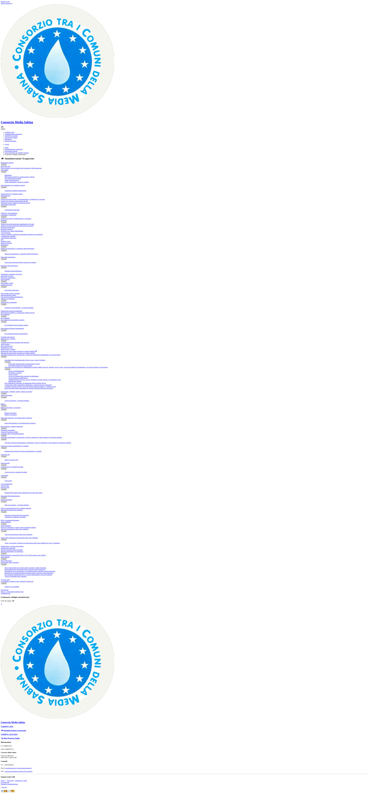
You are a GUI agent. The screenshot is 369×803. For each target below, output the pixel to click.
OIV (2, 239)
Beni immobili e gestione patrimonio (12, 426)
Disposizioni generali (11, 151)
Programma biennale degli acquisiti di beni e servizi (24, 364)
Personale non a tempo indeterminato (12, 231)
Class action (4, 475)
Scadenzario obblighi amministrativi (15, 190)
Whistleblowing (5, 593)
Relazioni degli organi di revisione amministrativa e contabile (23, 451)
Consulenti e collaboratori (8, 215)
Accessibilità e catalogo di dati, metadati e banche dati (17, 581)
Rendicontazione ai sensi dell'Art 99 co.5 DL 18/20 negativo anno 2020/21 (23, 555)
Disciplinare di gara (7, 347)
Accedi (7, 144)
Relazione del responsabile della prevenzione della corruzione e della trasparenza (29, 573)
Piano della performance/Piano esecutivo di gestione (20, 262)
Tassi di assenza (5, 233)
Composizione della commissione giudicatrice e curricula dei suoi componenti (28, 385)
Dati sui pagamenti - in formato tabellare (17, 505)
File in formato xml (6, 346)
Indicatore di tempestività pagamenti (12, 510)
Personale (4, 220)
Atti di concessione (6, 395)
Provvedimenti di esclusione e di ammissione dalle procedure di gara (25, 383)
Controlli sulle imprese (7, 337)
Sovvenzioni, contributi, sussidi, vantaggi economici (16, 391)
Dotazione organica (7, 229)
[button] (9, 132)
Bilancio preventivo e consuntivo (11, 407)
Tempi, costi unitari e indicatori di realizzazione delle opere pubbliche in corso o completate (32, 543)
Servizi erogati (5, 463)
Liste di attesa (5, 486)
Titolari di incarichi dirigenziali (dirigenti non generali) (17, 226)
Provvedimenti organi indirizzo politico (12, 320)
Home (6, 147)
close (3, 129)
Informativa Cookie (21, 780)
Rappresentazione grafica (8, 295)
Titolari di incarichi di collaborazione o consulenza (16, 218)
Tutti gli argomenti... (11, 141)
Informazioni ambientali (8, 548)
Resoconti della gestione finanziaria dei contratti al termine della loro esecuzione (29, 388)
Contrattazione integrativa (8, 238)
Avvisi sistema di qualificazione (18, 378)
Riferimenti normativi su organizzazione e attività (19, 177)
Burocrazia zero (5, 166)
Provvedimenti (5, 314)
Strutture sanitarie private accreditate (12, 550)
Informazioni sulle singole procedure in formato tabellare (18, 353)
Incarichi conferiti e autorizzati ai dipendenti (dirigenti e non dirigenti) (22, 234)
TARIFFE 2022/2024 (9, 734)
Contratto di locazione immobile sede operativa (15, 342)
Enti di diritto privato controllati (10, 293)
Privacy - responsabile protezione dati (12, 592)
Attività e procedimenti (8, 298)
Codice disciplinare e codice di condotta (17, 182)
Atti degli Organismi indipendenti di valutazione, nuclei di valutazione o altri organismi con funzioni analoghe (38, 443)
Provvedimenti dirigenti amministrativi (12, 328)
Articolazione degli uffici (8, 204)
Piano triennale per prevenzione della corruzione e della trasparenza (21, 168)
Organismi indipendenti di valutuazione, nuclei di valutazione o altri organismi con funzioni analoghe (31, 437)
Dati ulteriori (4, 590)
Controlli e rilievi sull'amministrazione (12, 434)
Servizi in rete (5, 487)
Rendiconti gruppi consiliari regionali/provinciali (15, 203)
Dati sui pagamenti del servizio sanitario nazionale (16, 508)
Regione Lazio (5, 1)
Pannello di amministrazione (9, 784)
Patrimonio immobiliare (8, 430)
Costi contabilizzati (6, 484)
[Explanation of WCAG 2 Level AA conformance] (11, 792)
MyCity (4, 787)
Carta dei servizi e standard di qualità (12, 467)
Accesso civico (5, 580)
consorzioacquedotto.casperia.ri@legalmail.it (18, 771)
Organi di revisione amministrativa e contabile (15, 446)
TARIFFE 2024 (7, 727)
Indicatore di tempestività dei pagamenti (17, 515)
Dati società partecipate (12, 290)
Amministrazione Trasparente (13, 149)
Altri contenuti (5, 557)
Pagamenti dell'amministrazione (10, 496)
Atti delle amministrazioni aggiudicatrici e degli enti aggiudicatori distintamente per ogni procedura (30, 355)
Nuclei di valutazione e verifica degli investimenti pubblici (18, 527)
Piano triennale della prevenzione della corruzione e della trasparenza (25, 568)
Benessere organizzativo (8, 278)
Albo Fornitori (5, 344)
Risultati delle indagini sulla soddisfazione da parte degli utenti (23, 493)
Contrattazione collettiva (8, 236)
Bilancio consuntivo (11, 414)
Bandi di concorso (6, 243)
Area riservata (5, 782)
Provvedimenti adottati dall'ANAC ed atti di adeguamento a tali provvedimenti (28, 575)
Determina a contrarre (15, 373)
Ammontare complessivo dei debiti (15, 517)
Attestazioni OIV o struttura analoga (12, 194)
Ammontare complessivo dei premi (11, 274)
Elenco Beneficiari (6, 561)
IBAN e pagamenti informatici (10, 520)
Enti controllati (5, 279)
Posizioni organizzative (8, 227)
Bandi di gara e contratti (8, 339)
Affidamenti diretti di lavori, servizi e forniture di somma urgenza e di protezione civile (34, 379)
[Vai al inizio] (1, 604)
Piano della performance (8, 257)
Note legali (10, 780)
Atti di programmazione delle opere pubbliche (15, 529)
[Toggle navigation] (2, 127)
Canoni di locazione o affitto (9, 432)
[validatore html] (4, 792)
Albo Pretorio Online (11, 738)
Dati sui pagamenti (6, 500)
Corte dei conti (5, 454)
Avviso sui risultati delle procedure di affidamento (23, 376)
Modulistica (8, 175)
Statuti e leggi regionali (12, 180)
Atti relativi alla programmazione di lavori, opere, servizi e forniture (25, 360)
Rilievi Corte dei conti (11, 460)
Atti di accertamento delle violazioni (15, 576)
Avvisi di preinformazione (16, 371)
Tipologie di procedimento (9, 302)
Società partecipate (6, 285)
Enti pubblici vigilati (7, 283)
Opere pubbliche (6, 522)
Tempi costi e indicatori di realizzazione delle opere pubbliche (19, 538)
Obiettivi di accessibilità (12, 587)
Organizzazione (5, 195)
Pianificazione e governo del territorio (12, 546)
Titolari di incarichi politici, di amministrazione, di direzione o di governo (23, 199)
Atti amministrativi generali (13, 178)
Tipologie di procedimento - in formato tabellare (19, 308)
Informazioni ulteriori (14, 381)
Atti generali (4, 170)
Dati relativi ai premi (7, 276)
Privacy (3, 780)
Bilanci (3, 404)
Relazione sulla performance (9, 266)
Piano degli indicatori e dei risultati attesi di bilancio (16, 418)
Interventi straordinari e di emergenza (12, 551)
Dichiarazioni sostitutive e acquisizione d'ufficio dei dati (17, 313)
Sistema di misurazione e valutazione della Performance (17, 248)
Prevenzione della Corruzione (10, 562)
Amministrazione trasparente (14, 730)
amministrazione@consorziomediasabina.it (18, 768)
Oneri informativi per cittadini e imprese (17, 153)
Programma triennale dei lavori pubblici (20, 365)
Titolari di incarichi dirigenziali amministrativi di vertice (17, 224)
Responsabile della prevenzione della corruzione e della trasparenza (25, 569)
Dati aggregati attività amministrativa (12, 297)
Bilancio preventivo (11, 413)
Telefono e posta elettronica (9, 213)
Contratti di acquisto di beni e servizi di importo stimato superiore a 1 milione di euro (30, 386)
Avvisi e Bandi (12, 374)
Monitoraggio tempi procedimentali (11, 311)
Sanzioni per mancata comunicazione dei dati (14, 201)
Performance (4, 245)
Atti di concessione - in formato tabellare (17, 400)
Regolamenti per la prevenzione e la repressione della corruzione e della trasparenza (30, 571)
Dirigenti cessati (5, 241)
